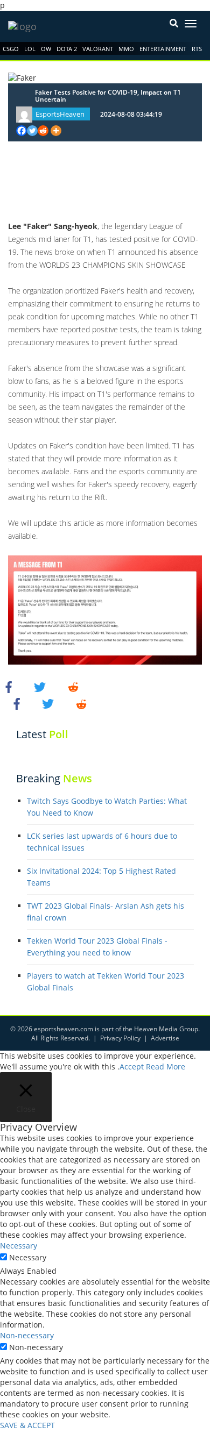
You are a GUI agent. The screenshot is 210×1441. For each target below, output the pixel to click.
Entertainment (162, 49)
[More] (56, 130)
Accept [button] (132, 1066)
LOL (30, 49)
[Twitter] (32, 130)
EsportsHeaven (60, 114)
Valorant (97, 49)
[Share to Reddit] (73, 687)
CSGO (11, 49)
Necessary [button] (18, 1245)
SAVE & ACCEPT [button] (27, 1425)
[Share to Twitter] (41, 687)
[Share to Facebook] (10, 687)
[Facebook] (21, 130)
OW (46, 49)
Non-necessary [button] (27, 1335)
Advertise (165, 1038)
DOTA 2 (67, 49)
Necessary (27, 1257)
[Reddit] (43, 130)
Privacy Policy (120, 1038)
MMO (126, 49)
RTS (197, 49)
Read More (165, 1066)
